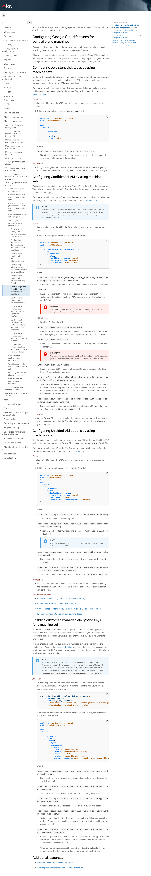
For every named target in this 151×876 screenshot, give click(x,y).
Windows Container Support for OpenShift (15, 413)
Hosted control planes (13, 404)
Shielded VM (78, 451)
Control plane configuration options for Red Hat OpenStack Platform (19, 311)
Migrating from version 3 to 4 (15, 448)
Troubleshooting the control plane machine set (17, 366)
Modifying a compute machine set (14, 147)
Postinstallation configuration (10, 50)
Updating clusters (12, 55)
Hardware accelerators (14, 438)
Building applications (13, 112)
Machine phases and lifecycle (13, 153)
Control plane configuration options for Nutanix (19, 300)
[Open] (3, 14)
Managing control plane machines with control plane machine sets (17, 207)
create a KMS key (64, 647)
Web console (9, 64)
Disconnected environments (16, 40)
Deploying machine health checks (16, 394)
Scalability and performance (16, 423)
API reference (10, 453)
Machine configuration (14, 117)
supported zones (64, 217)
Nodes (7, 408)
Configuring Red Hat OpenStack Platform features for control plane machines (18, 325)
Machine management (48, 27)
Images (7, 108)
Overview (8, 27)
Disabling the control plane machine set (17, 373)
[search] (30, 22)
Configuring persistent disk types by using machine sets (126, 26)
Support (7, 59)
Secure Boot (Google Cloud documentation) (57, 603)
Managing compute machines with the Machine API (14, 133)
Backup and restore (12, 442)
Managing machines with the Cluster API (14, 388)
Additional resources (120, 45)
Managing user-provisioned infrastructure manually (16, 176)
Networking (9, 83)
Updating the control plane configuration (55, 862)
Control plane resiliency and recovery (14, 358)
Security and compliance (15, 72)
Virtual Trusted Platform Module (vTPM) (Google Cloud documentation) (69, 608)
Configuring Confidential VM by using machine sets (124, 31)
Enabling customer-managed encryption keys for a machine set (125, 41)
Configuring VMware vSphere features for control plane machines (19, 348)
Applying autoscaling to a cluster (15, 162)
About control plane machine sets (16, 189)
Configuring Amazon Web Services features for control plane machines (18, 245)
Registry (7, 91)
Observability (10, 419)
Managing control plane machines (76, 27)
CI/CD (7, 104)
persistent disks (39, 94)
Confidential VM (91, 200)
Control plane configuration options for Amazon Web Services (19, 233)
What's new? (9, 32)
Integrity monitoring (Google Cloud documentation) (60, 614)
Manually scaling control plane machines (15, 381)
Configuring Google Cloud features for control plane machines (19, 290)
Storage (7, 87)
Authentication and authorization (11, 77)
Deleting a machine (13, 158)
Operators (8, 96)
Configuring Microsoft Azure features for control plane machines (19, 268)
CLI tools (8, 68)
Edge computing (11, 427)
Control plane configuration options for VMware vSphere (19, 337)
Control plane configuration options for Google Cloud (19, 279)
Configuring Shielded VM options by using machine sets (126, 36)
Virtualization (10, 458)
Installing (8, 44)
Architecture (9, 36)
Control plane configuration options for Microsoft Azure (17, 257)
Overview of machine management (14, 126)
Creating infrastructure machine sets (15, 169)
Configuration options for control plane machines (16, 223)
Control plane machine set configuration (17, 215)
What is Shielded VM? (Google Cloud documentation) (61, 598)
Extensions (9, 100)
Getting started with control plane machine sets (17, 197)
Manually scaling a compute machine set (14, 141)
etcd (6, 399)
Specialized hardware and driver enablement (14, 433)
